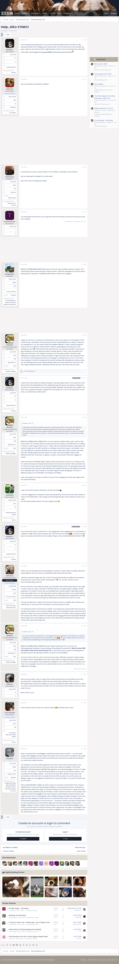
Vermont (13, 192)
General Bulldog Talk (100, 80)
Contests (67, 13)
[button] (28, 13)
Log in (66, 839)
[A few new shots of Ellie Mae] (79, 881)
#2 (85, 79)
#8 (85, 417)
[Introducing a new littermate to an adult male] (65, 881)
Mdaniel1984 (12, 924)
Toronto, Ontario (11, 291)
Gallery (45, 13)
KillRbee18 (78, 917)
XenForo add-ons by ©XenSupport (45, 960)
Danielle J (5, 31)
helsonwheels (77, 924)
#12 (85, 626)
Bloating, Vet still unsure (17, 915)
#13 (85, 674)
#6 (85, 335)
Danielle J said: (26, 423)
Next (8, 34)
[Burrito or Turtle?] (65, 892)
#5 (85, 264)
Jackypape (12, 910)
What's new (35, 13)
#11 (85, 566)
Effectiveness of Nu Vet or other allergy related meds (28, 936)
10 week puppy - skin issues (19, 908)
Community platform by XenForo (17, 960)
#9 (85, 485)
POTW (53, 13)
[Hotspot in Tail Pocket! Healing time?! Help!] (51, 892)
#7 (85, 378)
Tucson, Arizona (11, 597)
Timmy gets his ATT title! (102, 74)
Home (17, 13)
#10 (85, 526)
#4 (85, 212)
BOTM (59, 13)
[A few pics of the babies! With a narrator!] (51, 881)
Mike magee (12, 931)
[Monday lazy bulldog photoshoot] (15, 886)
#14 (85, 703)
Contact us (83, 960)
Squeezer (12, 938)
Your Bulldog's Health (31, 910)
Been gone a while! (100, 64)
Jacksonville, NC (11, 67)
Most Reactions (9, 857)
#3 (85, 167)
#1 (85, 40)
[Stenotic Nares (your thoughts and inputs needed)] (79, 892)
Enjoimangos (13, 917)
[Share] (82, 40)
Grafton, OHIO (12, 774)
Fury (80, 931)
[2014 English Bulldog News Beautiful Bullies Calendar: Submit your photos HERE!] (37, 886)
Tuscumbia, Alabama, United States (11, 735)
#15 (85, 749)
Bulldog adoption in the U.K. (103, 108)
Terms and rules (92, 960)
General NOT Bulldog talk (101, 104)
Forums (24, 13)
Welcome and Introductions (102, 70)
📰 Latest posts (100, 59)
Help (109, 960)
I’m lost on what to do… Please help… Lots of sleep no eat (29, 922)
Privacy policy (102, 960)
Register (23, 839)
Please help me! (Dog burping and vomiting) (25, 929)
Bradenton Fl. (12, 362)
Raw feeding (98, 84)
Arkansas (13, 107)
